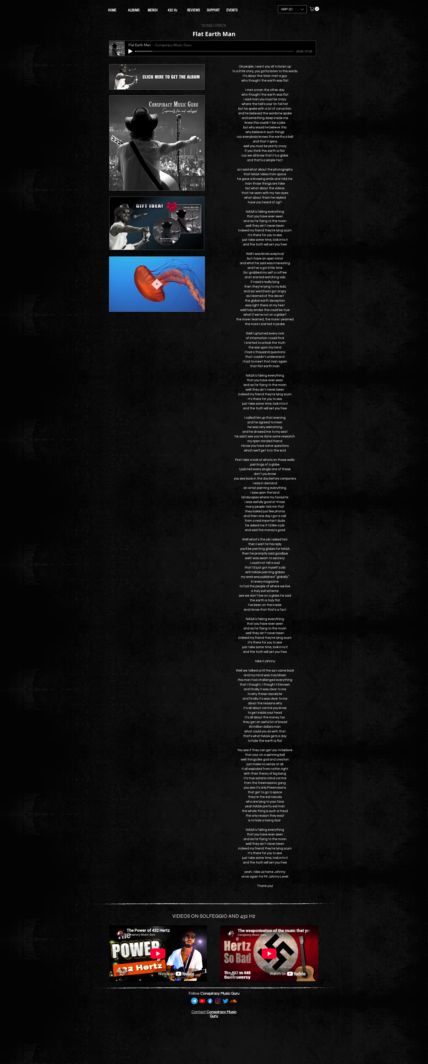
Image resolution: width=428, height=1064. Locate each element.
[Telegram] (194, 1001)
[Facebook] (210, 1001)
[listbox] (292, 9)
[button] (292, 9)
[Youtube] (202, 1001)
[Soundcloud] (233, 1001)
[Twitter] (225, 1001)
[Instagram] (217, 1001)
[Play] (130, 51)
